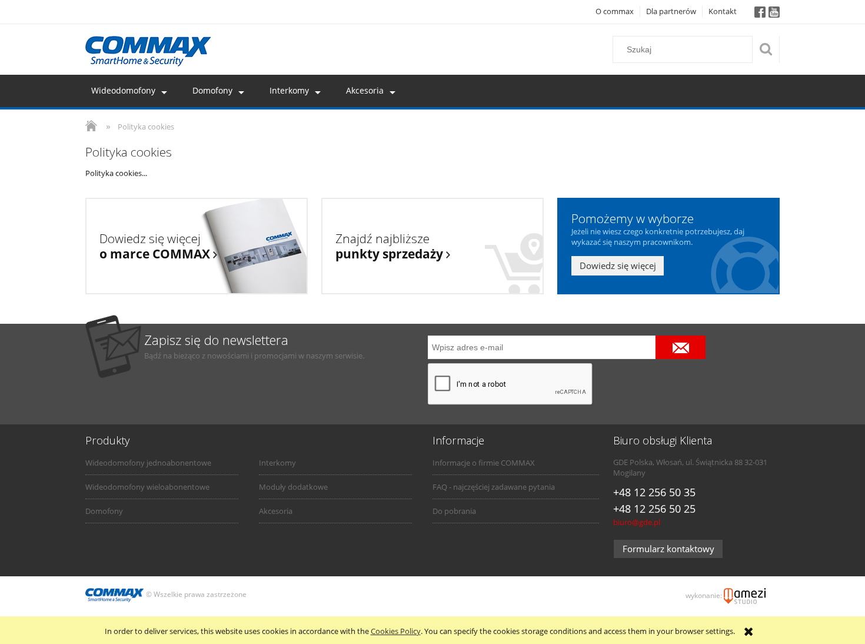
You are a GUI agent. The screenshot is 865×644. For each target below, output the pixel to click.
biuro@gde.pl (636, 522)
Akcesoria (275, 511)
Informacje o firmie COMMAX (483, 462)
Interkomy (277, 462)
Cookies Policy (396, 631)
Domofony (104, 511)
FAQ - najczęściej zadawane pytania (493, 487)
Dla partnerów (671, 11)
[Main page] (148, 51)
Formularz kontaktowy (668, 549)
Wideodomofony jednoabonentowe (148, 462)
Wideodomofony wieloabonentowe (147, 487)
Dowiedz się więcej (618, 265)
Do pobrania (454, 511)
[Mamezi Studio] (745, 595)
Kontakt (722, 11)
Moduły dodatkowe (293, 487)
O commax (614, 11)
